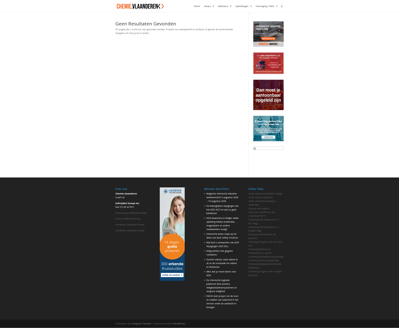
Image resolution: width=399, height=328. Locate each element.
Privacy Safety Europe (128, 218)
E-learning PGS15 (257, 215)
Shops (207, 6)
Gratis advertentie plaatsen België (265, 193)
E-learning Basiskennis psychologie (266, 256)
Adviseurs (223, 6)
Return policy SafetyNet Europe (131, 212)
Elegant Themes (142, 323)
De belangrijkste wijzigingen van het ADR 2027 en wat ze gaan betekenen (222, 209)
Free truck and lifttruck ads (261, 212)
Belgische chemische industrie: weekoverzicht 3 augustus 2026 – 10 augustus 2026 (222, 197)
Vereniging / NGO (265, 6)
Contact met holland (258, 208)
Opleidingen (241, 6)
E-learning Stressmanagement (263, 260)
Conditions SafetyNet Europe (130, 230)
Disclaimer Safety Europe (129, 224)
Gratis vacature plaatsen (260, 197)
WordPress (179, 323)
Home (197, 6)
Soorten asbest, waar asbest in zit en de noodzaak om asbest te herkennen (222, 263)
